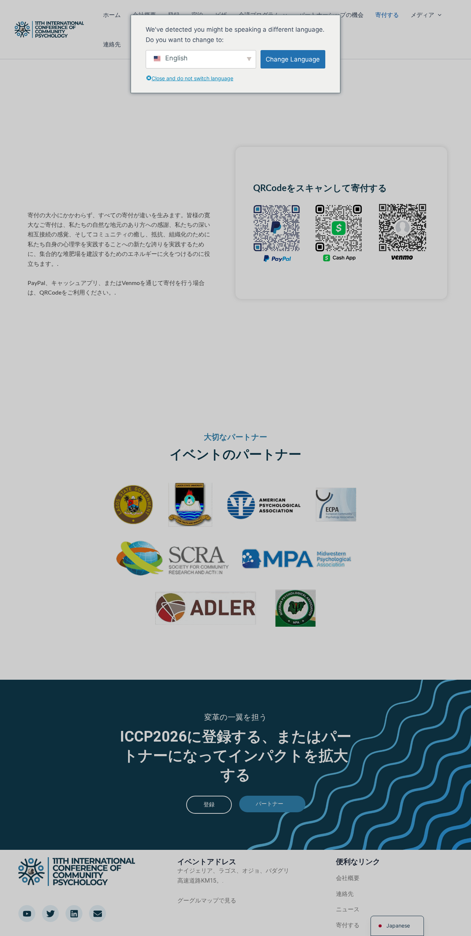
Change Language (293, 59)
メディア (422, 14)
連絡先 (112, 44)
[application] (438, 14)
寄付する (387, 14)
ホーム (112, 14)
